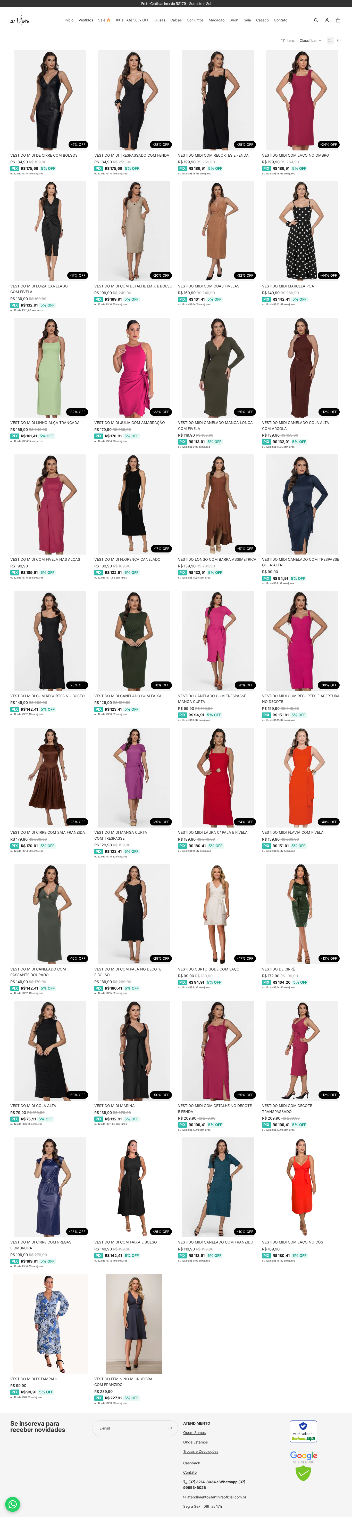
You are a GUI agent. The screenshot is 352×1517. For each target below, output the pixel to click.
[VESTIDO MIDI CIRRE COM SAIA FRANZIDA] (50, 778)
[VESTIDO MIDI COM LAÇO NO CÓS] (302, 1187)
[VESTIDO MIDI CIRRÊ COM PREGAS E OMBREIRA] (50, 1187)
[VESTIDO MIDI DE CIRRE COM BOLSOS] (50, 100)
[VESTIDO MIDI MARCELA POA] (302, 231)
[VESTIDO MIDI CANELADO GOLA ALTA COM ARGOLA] (302, 368)
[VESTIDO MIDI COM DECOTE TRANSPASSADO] (302, 1051)
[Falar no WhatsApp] (12, 1504)
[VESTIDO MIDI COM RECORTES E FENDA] (218, 100)
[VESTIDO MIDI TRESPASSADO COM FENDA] (134, 100)
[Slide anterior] (18, 100)
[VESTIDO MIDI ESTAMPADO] (50, 1324)
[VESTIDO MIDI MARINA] (134, 1051)
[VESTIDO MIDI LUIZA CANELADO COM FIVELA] (50, 231)
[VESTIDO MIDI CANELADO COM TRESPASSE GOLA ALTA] (302, 504)
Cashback (191, 1463)
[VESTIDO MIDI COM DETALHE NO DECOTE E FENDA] (218, 1051)
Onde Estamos (195, 1442)
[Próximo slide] (82, 100)
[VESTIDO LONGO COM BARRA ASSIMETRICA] (218, 504)
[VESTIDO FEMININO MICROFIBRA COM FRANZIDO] (134, 1324)
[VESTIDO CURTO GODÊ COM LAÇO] (218, 914)
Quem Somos (194, 1432)
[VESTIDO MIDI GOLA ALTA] (50, 1051)
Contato (190, 1472)
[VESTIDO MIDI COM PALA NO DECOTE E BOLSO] (134, 914)
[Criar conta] (170, 1428)
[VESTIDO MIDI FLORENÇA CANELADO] (134, 504)
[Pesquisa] (316, 20)
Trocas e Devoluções (200, 1451)
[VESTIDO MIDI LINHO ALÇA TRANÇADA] (50, 368)
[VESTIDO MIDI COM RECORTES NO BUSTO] (50, 641)
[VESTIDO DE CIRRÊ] (302, 914)
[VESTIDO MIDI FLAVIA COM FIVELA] (302, 778)
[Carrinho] (338, 20)
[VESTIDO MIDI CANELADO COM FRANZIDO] (218, 1187)
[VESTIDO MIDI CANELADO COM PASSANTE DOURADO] (50, 914)
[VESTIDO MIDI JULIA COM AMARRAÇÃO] (134, 368)
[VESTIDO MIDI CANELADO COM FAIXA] (134, 641)
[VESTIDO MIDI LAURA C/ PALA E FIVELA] (218, 778)
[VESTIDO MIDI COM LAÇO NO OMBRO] (302, 100)
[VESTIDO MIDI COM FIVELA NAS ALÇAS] (50, 504)
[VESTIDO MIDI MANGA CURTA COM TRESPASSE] (134, 778)
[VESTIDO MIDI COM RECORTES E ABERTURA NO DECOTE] (302, 641)
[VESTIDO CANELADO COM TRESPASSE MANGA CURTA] (218, 641)
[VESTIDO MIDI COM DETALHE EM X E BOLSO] (134, 231)
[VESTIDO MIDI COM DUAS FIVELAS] (218, 231)
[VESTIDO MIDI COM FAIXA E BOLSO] (134, 1187)
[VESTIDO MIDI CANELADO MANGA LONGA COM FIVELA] (218, 368)
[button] (311, 40)
